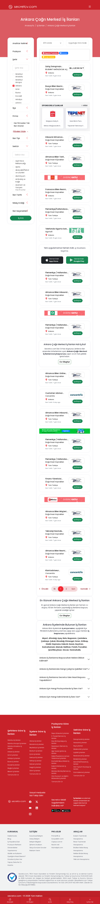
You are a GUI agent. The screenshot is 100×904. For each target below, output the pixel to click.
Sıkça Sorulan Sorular (38, 847)
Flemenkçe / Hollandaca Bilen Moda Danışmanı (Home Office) (56, 459)
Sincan (66, 650)
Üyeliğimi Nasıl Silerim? (17, 856)
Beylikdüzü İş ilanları (37, 748)
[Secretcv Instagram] (30, 814)
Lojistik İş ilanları (79, 752)
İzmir (17, 89)
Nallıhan (67, 647)
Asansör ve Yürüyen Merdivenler (20, 187)
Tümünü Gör (12, 775)
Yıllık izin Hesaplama (81, 859)
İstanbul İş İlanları (14, 740)
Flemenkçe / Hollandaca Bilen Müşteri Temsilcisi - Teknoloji (57, 439)
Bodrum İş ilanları (36, 751)
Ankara (18, 86)
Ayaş (59, 638)
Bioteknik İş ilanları (80, 759)
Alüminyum (20, 176)
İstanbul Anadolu (19, 75)
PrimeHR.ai (55, 836)
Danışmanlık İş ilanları (81, 739)
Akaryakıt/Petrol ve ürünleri (22, 171)
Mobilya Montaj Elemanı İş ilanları (60, 772)
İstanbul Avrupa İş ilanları (17, 743)
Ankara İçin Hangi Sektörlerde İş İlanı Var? (59, 696)
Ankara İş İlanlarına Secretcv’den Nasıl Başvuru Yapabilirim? (62, 679)
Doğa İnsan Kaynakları (54, 89)
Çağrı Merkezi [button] (49, 57)
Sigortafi (48, 231)
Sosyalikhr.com (57, 839)
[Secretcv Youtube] (30, 808)
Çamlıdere (82, 638)
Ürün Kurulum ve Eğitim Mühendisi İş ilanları (59, 777)
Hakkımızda (12, 836)
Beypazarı (72, 638)
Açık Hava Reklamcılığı (20, 162)
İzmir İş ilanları (13, 755)
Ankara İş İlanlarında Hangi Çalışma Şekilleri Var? (63, 669)
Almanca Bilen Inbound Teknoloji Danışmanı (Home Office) (56, 292)
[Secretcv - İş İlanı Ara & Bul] (56, 810)
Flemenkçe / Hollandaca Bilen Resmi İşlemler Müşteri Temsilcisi (56, 325)
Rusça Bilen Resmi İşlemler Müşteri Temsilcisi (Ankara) (54, 86)
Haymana (56, 644)
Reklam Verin (35, 850)
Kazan (71, 644)
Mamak (59, 647)
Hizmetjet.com (57, 847)
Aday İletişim (35, 839)
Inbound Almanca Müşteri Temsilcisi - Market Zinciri (54, 137)
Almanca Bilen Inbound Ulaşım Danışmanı (56, 412)
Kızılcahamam (48, 647)
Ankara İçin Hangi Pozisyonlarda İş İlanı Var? (61, 688)
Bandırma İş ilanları (37, 744)
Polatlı (74, 647)
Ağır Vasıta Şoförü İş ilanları (58, 752)
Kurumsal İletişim (36, 836)
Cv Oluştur (65, 362)
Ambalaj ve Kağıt (20, 180)
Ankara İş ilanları (14, 752)
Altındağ (53, 638)
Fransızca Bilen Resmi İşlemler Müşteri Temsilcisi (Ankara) (55, 189)
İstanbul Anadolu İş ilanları (15, 747)
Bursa (17, 92)
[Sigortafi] (77, 230)
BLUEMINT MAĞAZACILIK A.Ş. (56, 69)
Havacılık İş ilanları (80, 743)
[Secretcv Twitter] (37, 802)
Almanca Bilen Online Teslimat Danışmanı (55, 373)
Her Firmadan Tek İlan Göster (22, 124)
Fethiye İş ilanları (35, 761)
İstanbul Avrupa (18, 81)
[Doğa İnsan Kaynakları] (77, 88)
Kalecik (64, 644)
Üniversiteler (12, 847)
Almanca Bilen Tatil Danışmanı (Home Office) (54, 157)
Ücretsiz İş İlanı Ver (15, 859)
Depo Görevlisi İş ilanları (60, 733)
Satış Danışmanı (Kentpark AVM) (53, 66)
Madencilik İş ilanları (80, 749)
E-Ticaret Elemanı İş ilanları (58, 737)
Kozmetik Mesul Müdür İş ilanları (60, 762)
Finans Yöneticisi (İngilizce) (53, 478)
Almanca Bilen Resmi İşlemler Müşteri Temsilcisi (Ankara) (55, 550)
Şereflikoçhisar (55, 650)
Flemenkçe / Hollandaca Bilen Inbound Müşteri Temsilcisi (56, 272)
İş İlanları (41, 25)
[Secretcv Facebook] (30, 802)
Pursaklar (82, 647)
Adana (18, 103)
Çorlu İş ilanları (35, 754)
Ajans (17, 167)
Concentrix (50, 396)
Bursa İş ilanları (13, 762)
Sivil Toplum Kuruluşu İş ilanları (82, 768)
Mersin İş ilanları (13, 771)
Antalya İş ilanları (14, 758)
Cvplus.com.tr (56, 842)
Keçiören (79, 644)
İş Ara (20, 218)
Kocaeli (18, 96)
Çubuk (53, 641)
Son (73, 588)
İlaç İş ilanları (78, 746)
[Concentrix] (77, 395)
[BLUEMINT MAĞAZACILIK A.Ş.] (77, 68)
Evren (77, 641)
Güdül (48, 644)
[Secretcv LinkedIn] (37, 808)
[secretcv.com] (23, 7)
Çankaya (45, 641)
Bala (65, 638)
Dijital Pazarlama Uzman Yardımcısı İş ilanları (60, 757)
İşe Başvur (77, 75)
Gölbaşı (84, 641)
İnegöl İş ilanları (35, 767)
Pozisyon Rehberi (14, 844)
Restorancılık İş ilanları (81, 756)
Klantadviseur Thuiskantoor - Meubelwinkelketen (54, 570)
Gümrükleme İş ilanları (81, 772)
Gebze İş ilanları (35, 764)
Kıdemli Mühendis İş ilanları (58, 767)
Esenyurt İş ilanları (36, 757)
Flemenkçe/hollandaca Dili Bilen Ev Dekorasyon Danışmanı (56, 209)
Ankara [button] (64, 53)
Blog (9, 839)
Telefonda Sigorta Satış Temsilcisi (56, 228)
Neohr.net (55, 844)
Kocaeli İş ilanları (14, 765)
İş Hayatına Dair (14, 842)
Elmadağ (60, 641)
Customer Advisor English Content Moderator (54, 393)
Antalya (18, 99)
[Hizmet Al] (64, 430)
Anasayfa (29, 25)
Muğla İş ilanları (13, 768)
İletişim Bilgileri (35, 842)
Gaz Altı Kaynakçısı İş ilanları (59, 742)
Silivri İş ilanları (35, 771)
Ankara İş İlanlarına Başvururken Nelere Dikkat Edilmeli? (61, 659)
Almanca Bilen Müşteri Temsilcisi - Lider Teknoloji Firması (55, 511)
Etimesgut (69, 641)
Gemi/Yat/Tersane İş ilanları (80, 763)
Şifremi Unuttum (36, 844)
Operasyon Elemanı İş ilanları (59, 747)
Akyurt (45, 638)
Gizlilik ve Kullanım (15, 853)
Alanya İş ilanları (35, 741)
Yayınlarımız (12, 850)
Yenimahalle (75, 650)
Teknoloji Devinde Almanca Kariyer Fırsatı (56, 531)
